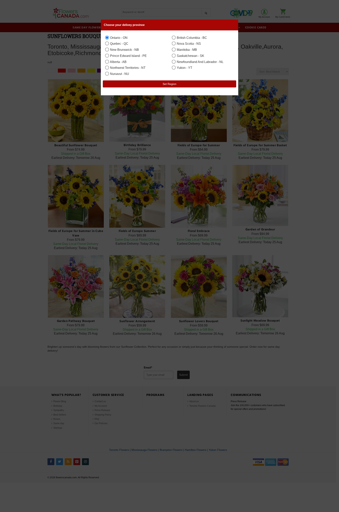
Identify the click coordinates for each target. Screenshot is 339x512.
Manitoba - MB (186, 49)
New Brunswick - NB (124, 49)
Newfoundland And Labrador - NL (199, 62)
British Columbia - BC (191, 37)
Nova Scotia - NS (188, 43)
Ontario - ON (118, 37)
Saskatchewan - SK (190, 55)
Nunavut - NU (119, 73)
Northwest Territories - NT (127, 67)
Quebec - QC (118, 43)
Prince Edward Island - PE (128, 55)
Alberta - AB (118, 62)
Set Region (169, 83)
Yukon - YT (184, 67)
